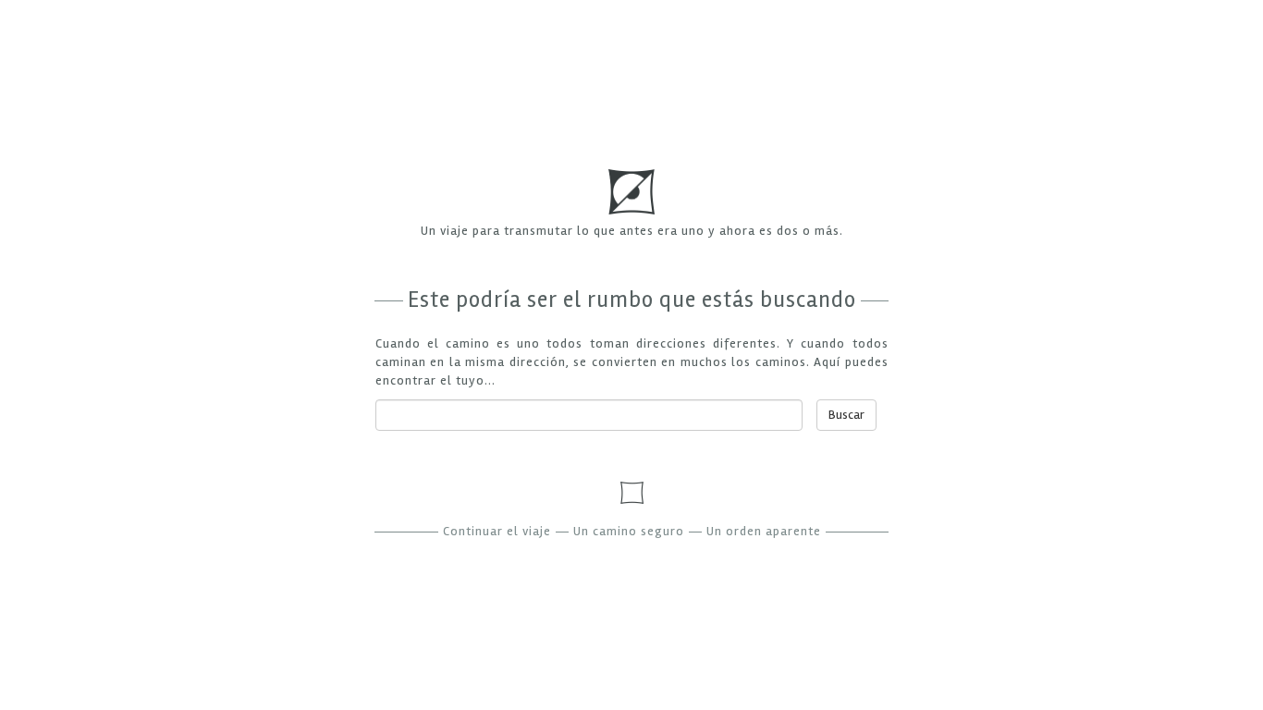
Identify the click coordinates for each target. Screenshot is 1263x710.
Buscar (846, 414)
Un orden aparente (763, 531)
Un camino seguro (628, 531)
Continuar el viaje (497, 531)
